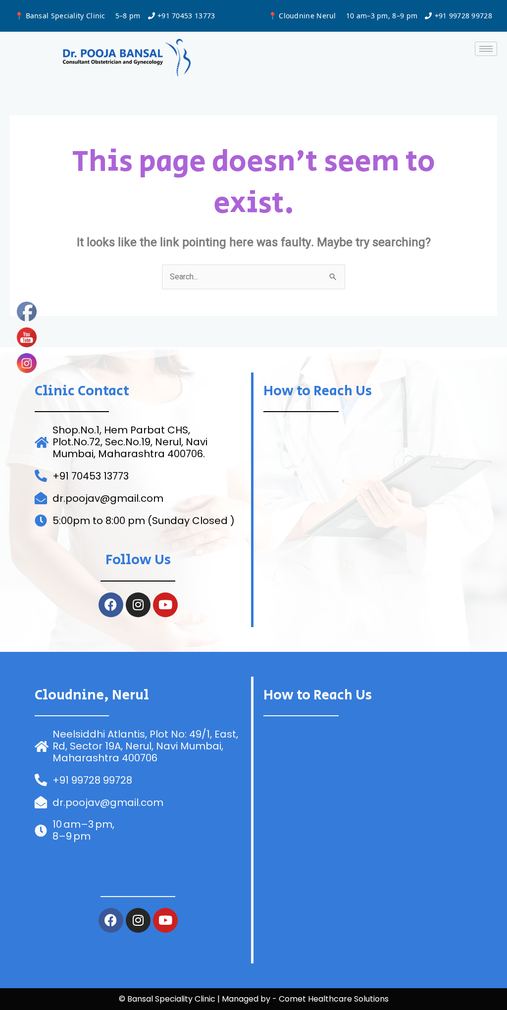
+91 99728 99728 (464, 15)
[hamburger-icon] (486, 49)
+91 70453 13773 (186, 15)
